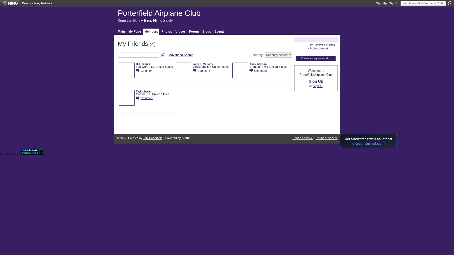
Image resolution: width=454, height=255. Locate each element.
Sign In (393, 3)
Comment (147, 70)
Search (449, 3)
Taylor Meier (143, 91)
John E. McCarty (203, 64)
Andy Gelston (258, 64)
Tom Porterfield (316, 44)
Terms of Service (327, 138)
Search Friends (163, 55)
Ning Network (320, 48)
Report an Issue (302, 138)
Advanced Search (181, 55)
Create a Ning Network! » (315, 58)
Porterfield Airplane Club (159, 13)
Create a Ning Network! (37, 3)
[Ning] (10, 3)
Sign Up (381, 3)
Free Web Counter (10, 154)
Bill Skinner (143, 64)
